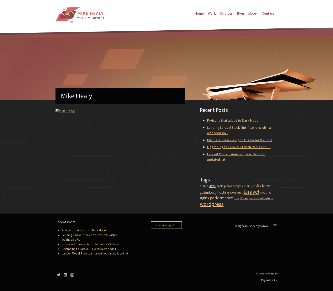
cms (229, 186)
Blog (240, 13)
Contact (268, 13)
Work (212, 13)
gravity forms (261, 185)
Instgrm (72, 275)
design (237, 186)
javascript (236, 193)
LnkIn (65, 275)
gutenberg (208, 192)
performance (221, 197)
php (236, 198)
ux (272, 198)
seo (245, 198)
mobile (265, 192)
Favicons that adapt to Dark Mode (232, 120)
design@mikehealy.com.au (252, 226)
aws (212, 185)
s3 (241, 198)
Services (226, 13)
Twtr (59, 275)
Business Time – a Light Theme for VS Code (239, 140)
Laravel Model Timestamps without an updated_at (95, 253)
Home (199, 13)
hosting (223, 192)
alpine (204, 186)
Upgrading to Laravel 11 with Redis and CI (239, 147)
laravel (251, 191)
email (246, 186)
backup (221, 186)
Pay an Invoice (269, 280)
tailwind (254, 198)
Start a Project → (166, 225)
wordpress (212, 203)
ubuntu (265, 198)
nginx (204, 197)
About (252, 13)
